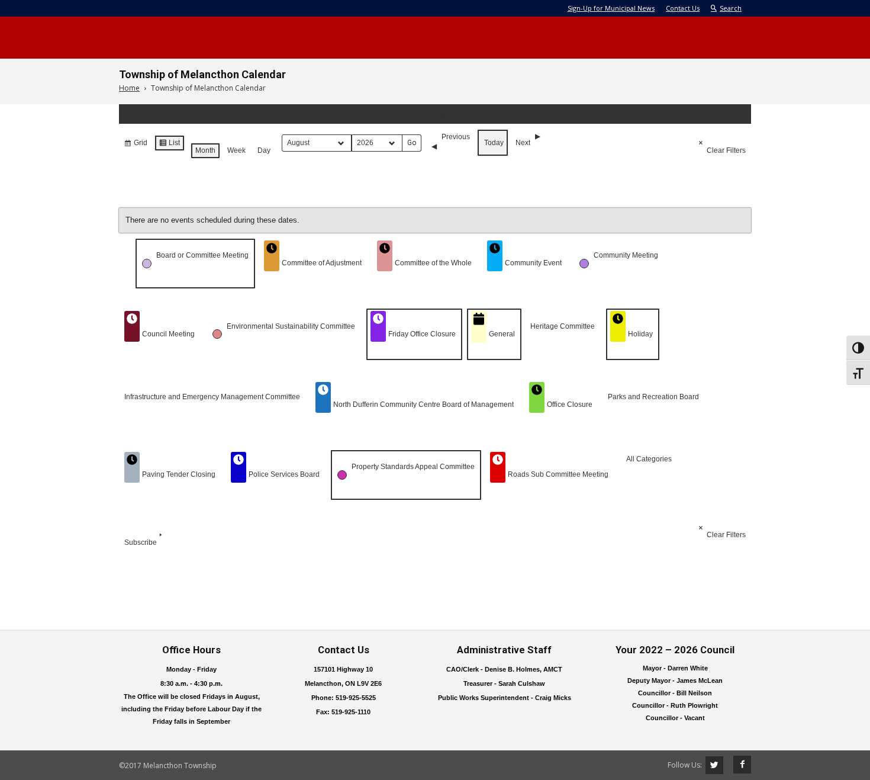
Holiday (640, 334)
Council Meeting (168, 334)
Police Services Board (284, 474)
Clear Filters (726, 150)
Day (263, 150)
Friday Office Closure (422, 334)
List (169, 145)
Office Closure (569, 404)
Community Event (533, 263)
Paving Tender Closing (178, 474)
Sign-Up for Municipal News (611, 8)
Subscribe (140, 542)
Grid (135, 145)
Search (731, 8)
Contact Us (683, 8)
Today (494, 143)
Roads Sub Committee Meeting (558, 474)
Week (236, 150)
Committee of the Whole (433, 263)
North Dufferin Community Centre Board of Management (423, 404)
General (502, 334)
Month (205, 150)
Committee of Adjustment (322, 263)
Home (129, 88)
